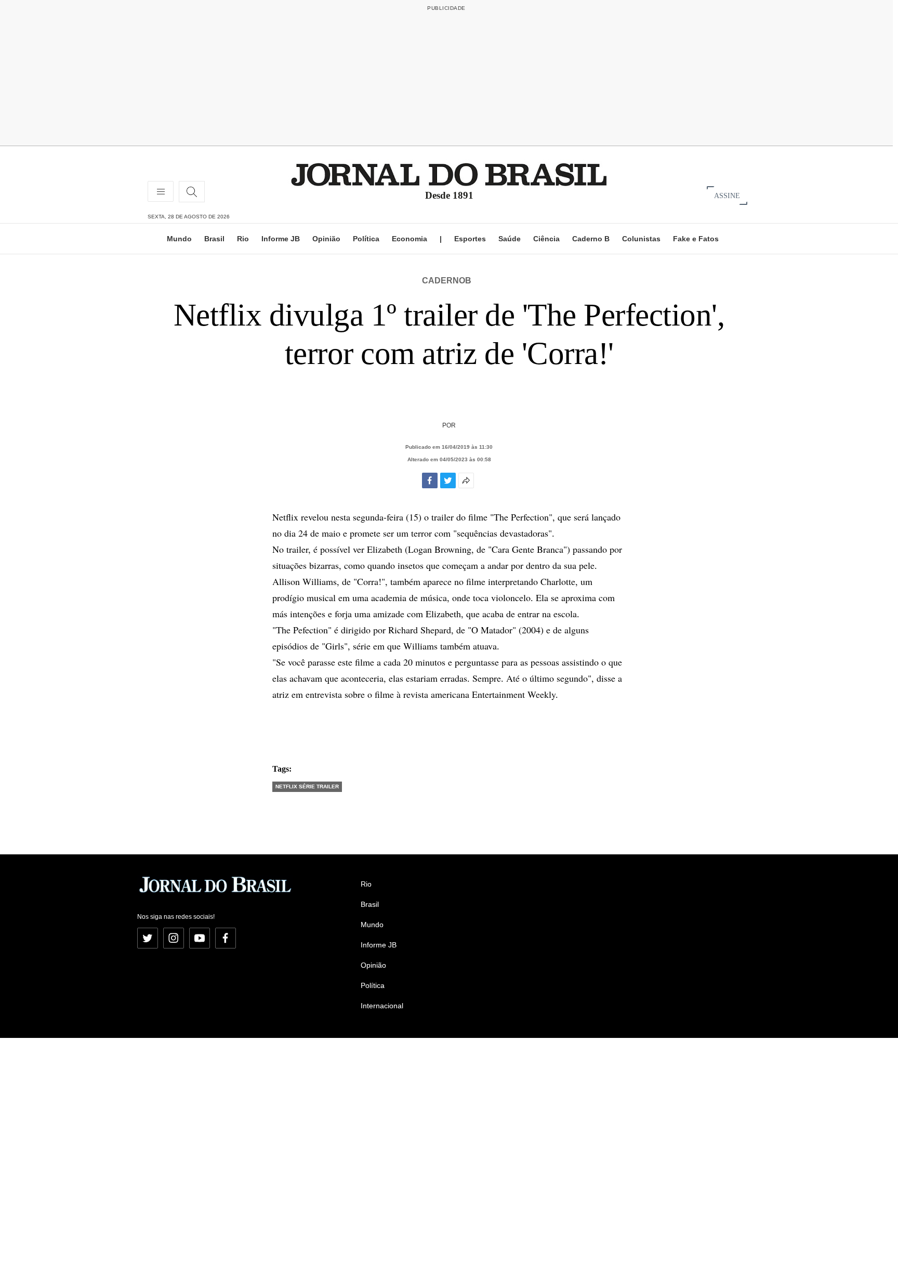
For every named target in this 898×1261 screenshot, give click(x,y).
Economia (409, 238)
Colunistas (641, 238)
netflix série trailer (307, 786)
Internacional (382, 1006)
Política (366, 238)
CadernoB (446, 280)
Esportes (470, 238)
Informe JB (280, 238)
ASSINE (727, 195)
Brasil (214, 238)
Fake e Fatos (696, 238)
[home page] (449, 174)
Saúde (509, 238)
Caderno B (591, 238)
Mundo (179, 238)
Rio (243, 238)
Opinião (326, 238)
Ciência (546, 238)
